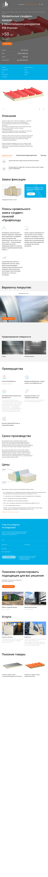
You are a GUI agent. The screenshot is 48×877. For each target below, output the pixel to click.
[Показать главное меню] (42, 4)
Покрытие (26, 72)
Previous (39, 109)
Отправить (9, 557)
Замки (25, 69)
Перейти (31, 193)
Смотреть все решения (8, 586)
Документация (5, 74)
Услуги (25, 74)
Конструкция (4, 76)
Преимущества (5, 69)
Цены (3, 72)
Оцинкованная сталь (23, 293)
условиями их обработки (24, 558)
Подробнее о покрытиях (8, 318)
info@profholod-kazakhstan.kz (32, 4)
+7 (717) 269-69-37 (21, 4)
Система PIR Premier (28, 67)
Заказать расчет (7, 43)
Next (43, 109)
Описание (4, 67)
